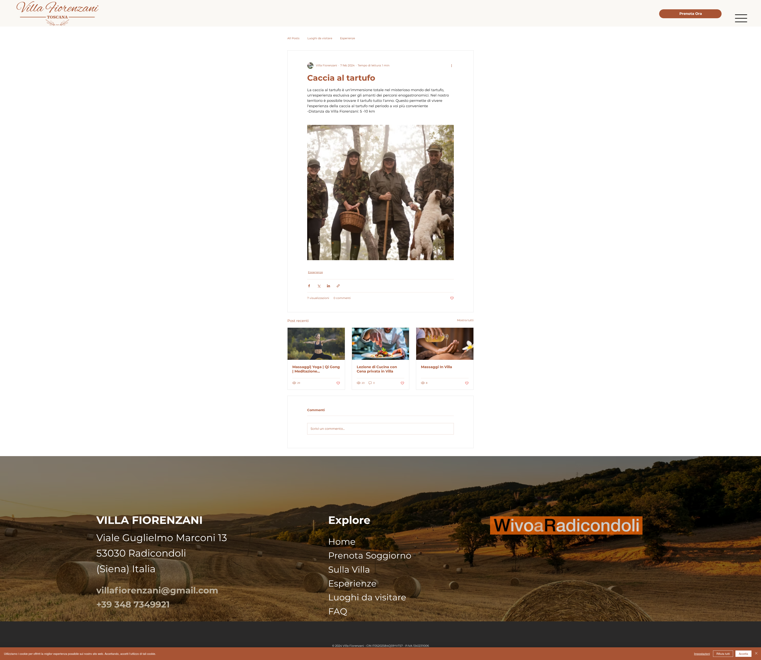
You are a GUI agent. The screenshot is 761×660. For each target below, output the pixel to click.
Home (342, 541)
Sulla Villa (349, 569)
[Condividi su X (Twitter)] (319, 286)
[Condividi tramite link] (338, 286)
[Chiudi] (756, 653)
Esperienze (347, 38)
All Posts (293, 38)
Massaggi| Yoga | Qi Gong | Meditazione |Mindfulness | (316, 369)
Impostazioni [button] (702, 654)
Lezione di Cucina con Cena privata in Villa (377, 369)
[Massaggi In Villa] (444, 344)
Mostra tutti (465, 320)
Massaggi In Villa (436, 367)
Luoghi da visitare (319, 38)
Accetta (743, 654)
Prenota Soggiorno (369, 555)
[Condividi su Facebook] (309, 286)
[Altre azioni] (451, 65)
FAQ (337, 611)
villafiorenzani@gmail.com (157, 590)
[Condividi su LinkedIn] (328, 286)
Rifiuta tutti (723, 654)
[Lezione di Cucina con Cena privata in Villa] (380, 344)
